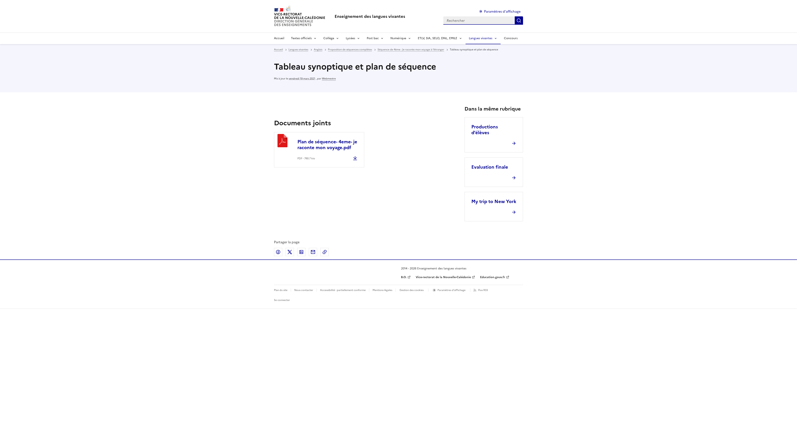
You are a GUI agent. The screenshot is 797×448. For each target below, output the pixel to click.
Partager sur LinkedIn (301, 252)
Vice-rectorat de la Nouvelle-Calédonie (443, 277)
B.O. (404, 277)
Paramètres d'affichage (502, 11)
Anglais (318, 49)
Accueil (279, 38)
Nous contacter (303, 290)
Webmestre (329, 78)
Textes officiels (301, 38)
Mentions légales (382, 290)
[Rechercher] (519, 20)
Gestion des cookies (412, 290)
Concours (511, 38)
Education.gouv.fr (492, 277)
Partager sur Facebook (278, 252)
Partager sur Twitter (290, 252)
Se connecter (282, 300)
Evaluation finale (489, 167)
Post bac (373, 38)
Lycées (350, 38)
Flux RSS (483, 290)
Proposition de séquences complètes (350, 49)
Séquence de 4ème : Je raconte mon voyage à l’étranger (411, 49)
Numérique (398, 38)
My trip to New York (493, 201)
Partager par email (313, 252)
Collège (328, 38)
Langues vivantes (480, 38)
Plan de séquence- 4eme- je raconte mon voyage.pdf (327, 144)
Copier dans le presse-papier (324, 252)
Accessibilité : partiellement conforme (343, 290)
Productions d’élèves (484, 129)
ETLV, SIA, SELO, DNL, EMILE (437, 38)
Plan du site (280, 290)
